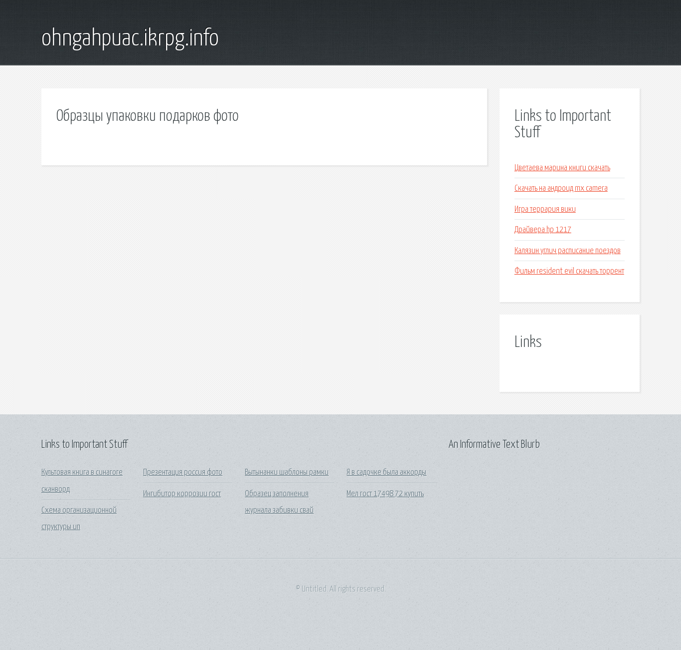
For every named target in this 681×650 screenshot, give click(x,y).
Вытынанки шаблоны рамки (287, 472)
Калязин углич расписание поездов (567, 251)
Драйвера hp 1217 (542, 230)
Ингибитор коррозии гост (182, 494)
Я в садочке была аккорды (386, 472)
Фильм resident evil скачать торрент (569, 271)
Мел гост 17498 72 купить (385, 494)
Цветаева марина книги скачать (562, 168)
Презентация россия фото (182, 472)
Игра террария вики (545, 209)
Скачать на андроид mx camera (561, 188)
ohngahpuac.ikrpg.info (130, 38)
